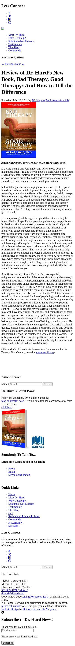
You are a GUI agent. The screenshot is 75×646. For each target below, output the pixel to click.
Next (19, 63)
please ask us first (11, 605)
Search (5, 383)
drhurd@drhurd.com (12, 593)
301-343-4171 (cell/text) (14, 590)
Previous (7, 63)
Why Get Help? (17, 37)
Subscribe (8, 642)
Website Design (10, 609)
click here (6, 407)
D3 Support (38, 100)
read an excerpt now (12, 400)
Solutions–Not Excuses (21, 41)
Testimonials (15, 44)
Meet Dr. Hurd (16, 34)
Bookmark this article (57, 100)
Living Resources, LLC (35, 596)
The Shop (13, 47)
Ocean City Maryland (45, 609)
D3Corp (27, 609)
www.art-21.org (45, 352)
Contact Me (14, 50)
